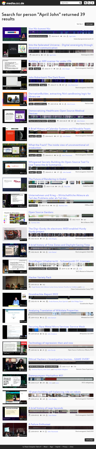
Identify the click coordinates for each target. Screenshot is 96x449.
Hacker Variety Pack (40, 277)
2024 (39, 136)
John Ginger (66, 69)
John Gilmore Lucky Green (49, 287)
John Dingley (52, 239)
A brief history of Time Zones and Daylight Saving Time (59, 245)
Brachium (51, 121)
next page (89, 24)
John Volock (81, 121)
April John (72, 36)
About (46, 447)
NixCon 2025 (89, 103)
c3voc (71, 447)
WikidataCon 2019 (87, 317)
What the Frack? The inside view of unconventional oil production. (59, 147)
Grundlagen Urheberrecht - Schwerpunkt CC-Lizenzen (59, 261)
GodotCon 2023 (88, 186)
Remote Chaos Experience (84, 369)
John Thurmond (67, 155)
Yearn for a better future (38, 121)
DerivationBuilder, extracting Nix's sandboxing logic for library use (60, 95)
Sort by (79, 24)
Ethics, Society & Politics (37, 269)
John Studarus (52, 334)
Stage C (32, 172)
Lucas (57, 383)
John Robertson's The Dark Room (47, 77)
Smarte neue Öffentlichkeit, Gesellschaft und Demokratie (48, 220)
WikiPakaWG (52, 269)
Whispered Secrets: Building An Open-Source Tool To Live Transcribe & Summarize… (59, 164)
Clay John (67, 187)
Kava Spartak (63, 301)
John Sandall (67, 172)
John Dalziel (66, 136)
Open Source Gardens (41, 212)
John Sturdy (51, 350)
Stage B (43, 85)
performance (34, 85)
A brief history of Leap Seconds (46, 408)
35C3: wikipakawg (87, 383)
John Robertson (73, 85)
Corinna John (35, 223)
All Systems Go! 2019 (86, 334)
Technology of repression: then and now (51, 343)
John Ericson (71, 104)
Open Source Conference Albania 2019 (80, 350)
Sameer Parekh (63, 287)
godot (40, 187)
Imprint (57, 447)
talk (31, 69)
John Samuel (52, 318)
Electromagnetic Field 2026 (84, 68)
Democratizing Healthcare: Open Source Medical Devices (56, 112)
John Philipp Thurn (77, 301)
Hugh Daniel (36, 287)
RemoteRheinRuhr (51, 367)
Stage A (37, 69)
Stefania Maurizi (37, 369)
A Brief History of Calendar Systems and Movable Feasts (59, 129)
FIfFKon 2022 (89, 205)
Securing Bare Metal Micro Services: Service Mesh (57, 326)
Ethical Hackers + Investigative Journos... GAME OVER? (59, 359)
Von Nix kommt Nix (39, 29)
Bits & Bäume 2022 (87, 222)
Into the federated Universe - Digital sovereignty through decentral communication (61, 47)
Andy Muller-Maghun (61, 369)
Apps (51, 447)
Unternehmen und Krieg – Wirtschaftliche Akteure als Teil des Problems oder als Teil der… (59, 197)
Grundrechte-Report (86, 304)
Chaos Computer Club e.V (32, 447)
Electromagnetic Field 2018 (84, 399)
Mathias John (63, 206)
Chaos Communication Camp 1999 (82, 289)
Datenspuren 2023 (87, 55)
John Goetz (47, 369)
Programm (33, 206)
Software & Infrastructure (38, 36)
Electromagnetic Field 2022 (84, 238)
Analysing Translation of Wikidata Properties (53, 310)
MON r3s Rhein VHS (36, 367)
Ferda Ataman (53, 301)
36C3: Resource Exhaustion (84, 271)
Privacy (65, 447)
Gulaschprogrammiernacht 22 (83, 39)
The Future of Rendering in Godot (47, 179)
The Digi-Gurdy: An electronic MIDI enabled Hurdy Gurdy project (57, 230)
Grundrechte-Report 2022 (43, 294)
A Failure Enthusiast (39, 424)
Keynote (32, 187)
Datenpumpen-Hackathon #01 (46, 375)
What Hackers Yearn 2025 (84, 124)
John (80, 269)
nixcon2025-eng (40, 104)
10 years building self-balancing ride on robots (55, 392)
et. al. (83, 287)
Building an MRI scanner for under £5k (50, 61)
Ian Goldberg (73, 287)
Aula (31, 104)
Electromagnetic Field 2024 (84, 136)
